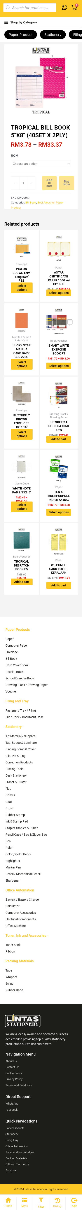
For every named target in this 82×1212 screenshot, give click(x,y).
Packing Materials (19, 961)
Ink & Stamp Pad (16, 821)
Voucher (11, 691)
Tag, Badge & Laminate (21, 742)
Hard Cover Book (16, 665)
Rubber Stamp (15, 815)
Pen (8, 841)
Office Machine (15, 926)
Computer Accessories (20, 912)
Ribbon (10, 951)
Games (10, 795)
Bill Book (30, 202)
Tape (8, 970)
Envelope (11, 652)
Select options (22, 287)
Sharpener (12, 880)
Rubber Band (14, 990)
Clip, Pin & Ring (15, 756)
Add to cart (49, 183)
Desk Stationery (16, 775)
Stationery (52, 34)
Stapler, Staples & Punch (21, 828)
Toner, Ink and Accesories (25, 935)
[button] (41, 1200)
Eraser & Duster (15, 782)
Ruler (8, 847)
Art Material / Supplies (20, 736)
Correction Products (19, 762)
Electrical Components (20, 919)
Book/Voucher (46, 202)
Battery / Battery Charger (22, 899)
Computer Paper (16, 645)
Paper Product (21, 34)
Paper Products (17, 630)
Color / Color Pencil (18, 854)
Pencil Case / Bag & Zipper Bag (26, 834)
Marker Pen (13, 867)
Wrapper (11, 977)
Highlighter (12, 861)
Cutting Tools (14, 769)
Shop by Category (23, 22)
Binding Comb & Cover (20, 749)
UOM (14, 155)
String (9, 983)
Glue (8, 801)
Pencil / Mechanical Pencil (22, 874)
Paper (9, 639)
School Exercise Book (19, 678)
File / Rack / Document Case (24, 717)
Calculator (12, 906)
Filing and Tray (17, 701)
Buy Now (66, 183)
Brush (9, 808)
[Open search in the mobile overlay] (29, 7)
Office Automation (19, 890)
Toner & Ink (13, 945)
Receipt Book (14, 672)
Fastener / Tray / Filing (20, 710)
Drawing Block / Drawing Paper (26, 685)
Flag (8, 788)
